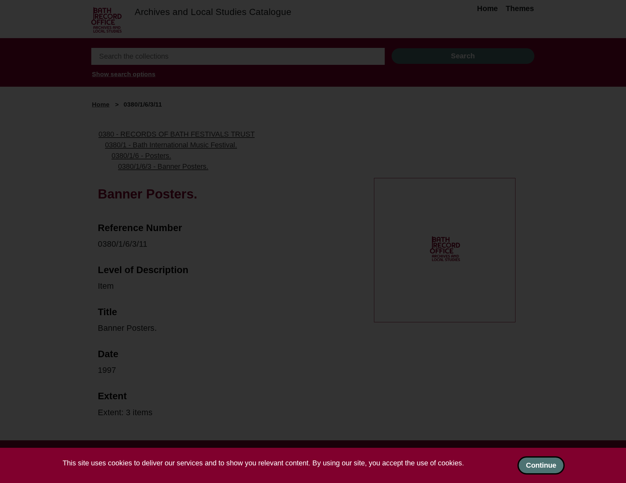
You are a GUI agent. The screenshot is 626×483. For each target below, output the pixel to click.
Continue (541, 465)
